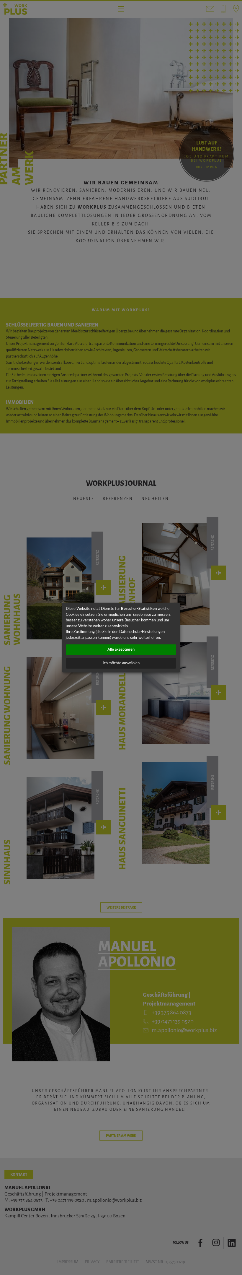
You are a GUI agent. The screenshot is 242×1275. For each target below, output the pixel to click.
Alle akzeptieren (121, 650)
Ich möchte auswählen (121, 663)
